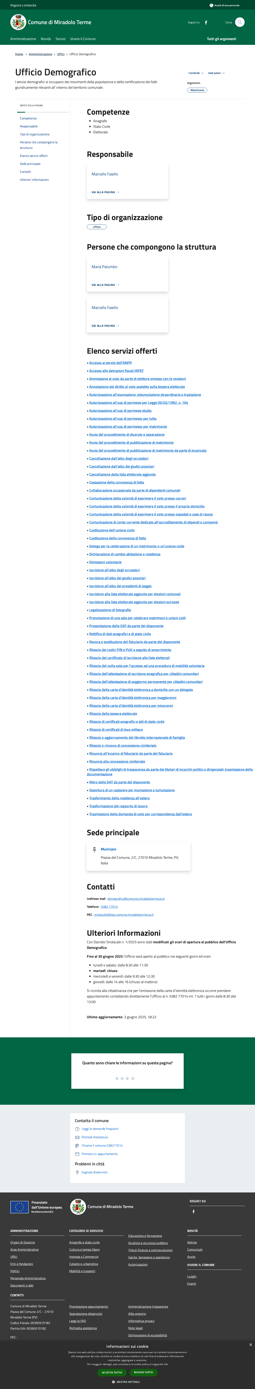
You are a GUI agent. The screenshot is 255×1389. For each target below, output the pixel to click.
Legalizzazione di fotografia (110, 610)
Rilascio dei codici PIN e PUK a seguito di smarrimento (130, 649)
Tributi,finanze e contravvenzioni (150, 1250)
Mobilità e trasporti (82, 1271)
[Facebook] (204, 22)
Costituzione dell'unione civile (112, 530)
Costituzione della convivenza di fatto (117, 538)
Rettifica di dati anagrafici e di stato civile (120, 633)
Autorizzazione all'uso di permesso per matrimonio (128, 426)
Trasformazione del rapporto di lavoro (118, 806)
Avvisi (191, 1256)
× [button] (250, 1344)
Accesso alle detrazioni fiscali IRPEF (116, 370)
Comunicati (195, 1249)
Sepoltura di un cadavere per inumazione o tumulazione (132, 790)
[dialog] (127, 1365)
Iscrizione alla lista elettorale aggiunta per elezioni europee (134, 602)
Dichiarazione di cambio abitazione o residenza (124, 554)
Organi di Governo (22, 1242)
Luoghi (191, 1276)
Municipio (108, 849)
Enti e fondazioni (21, 1263)
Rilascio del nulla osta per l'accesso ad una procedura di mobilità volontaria (146, 665)
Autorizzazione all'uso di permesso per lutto (123, 418)
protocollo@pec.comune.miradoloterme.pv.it (124, 914)
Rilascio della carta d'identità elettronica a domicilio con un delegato (141, 689)
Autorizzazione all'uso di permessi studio (120, 410)
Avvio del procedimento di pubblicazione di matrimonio (131, 442)
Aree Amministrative (24, 1249)
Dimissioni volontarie (105, 562)
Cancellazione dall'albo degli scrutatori (118, 458)
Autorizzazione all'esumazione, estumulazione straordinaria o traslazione (145, 394)
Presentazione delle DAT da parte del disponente (126, 626)
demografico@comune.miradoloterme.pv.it (136, 898)
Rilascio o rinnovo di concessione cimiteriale (122, 745)
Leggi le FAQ (77, 1320)
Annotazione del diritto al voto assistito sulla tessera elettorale (137, 386)
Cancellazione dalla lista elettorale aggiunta (122, 474)
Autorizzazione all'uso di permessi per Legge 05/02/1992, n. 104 (138, 402)
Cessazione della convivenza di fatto (116, 482)
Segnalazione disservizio (85, 1313)
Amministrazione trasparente (148, 1306)
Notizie (192, 1242)
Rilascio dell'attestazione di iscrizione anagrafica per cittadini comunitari (144, 673)
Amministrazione (40, 54)
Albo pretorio (137, 1313)
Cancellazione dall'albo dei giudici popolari (121, 466)
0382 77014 (109, 906)
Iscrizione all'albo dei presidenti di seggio (120, 586)
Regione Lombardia (23, 5)
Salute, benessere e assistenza (149, 1257)
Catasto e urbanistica (83, 1263)
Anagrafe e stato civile (84, 1242)
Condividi (194, 73)
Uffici (61, 54)
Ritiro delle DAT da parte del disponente (119, 782)
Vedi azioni (214, 73)
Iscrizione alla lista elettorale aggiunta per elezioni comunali (134, 594)
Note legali (135, 1328)
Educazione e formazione (145, 1235)
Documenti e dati (21, 1285)
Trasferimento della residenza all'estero (119, 798)
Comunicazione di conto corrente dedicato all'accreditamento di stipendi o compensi (153, 522)
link (166, 1364)
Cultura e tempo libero (84, 1249)
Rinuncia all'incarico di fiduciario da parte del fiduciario (131, 753)
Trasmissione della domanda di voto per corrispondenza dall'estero (140, 814)
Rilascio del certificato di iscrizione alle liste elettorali (129, 657)
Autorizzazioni (138, 1264)
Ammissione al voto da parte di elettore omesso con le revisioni (137, 378)
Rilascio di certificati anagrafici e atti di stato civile (126, 721)
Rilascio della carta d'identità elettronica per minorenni (131, 705)
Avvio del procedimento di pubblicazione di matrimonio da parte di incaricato (148, 450)
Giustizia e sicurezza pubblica (148, 1242)
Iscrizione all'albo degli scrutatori (114, 570)
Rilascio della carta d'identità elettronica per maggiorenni (132, 697)
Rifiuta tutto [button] (143, 1372)
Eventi (191, 1283)
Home (19, 54)
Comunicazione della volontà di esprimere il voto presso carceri (137, 498)
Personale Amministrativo (28, 1278)
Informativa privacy (141, 1320)
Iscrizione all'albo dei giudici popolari (117, 578)
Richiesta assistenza (83, 1328)
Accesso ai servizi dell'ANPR (110, 362)
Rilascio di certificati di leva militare (116, 729)
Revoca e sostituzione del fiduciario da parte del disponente (134, 641)
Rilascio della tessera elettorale (113, 713)
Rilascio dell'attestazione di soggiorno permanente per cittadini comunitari (146, 681)
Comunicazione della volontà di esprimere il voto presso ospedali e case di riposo (151, 514)
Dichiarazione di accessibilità (147, 1335)
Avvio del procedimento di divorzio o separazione (127, 434)
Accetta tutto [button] (112, 1372)
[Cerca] (240, 22)
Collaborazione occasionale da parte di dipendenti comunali (134, 490)
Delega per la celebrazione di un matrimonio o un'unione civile (136, 546)
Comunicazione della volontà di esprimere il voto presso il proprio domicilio (147, 506)
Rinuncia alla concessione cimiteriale (117, 761)
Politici (15, 1271)
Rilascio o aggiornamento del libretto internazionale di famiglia (137, 737)
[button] (127, 1381)
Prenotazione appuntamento (88, 1306)
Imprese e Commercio (83, 1256)
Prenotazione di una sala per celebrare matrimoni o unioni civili (137, 618)
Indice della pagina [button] (31, 105)
